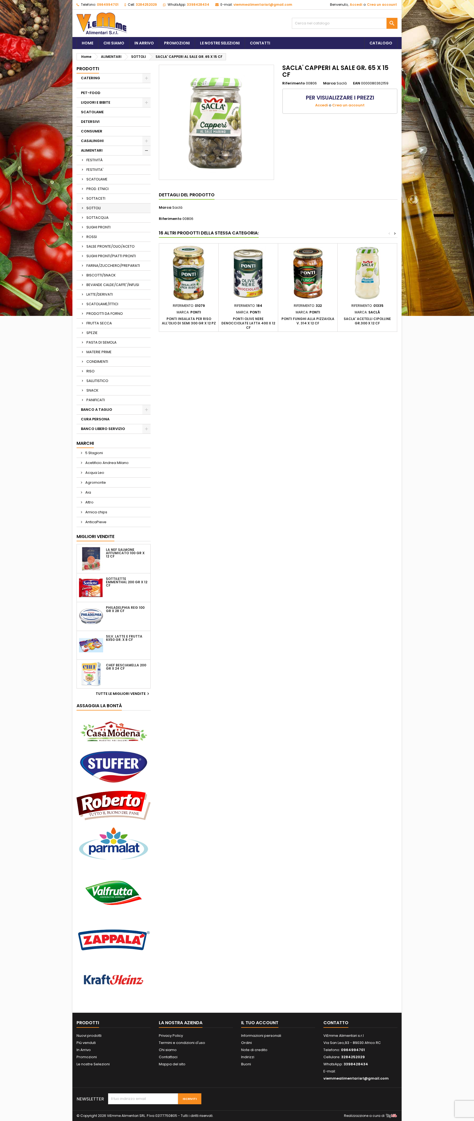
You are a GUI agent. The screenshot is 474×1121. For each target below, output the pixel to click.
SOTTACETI (95, 198)
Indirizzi (247, 1057)
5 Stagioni (93, 452)
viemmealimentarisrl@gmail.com (262, 4)
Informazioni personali (261, 1035)
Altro (89, 502)
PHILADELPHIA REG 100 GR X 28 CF (125, 609)
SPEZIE (92, 332)
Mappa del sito (172, 1064)
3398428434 (198, 4)
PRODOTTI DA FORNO (104, 313)
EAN (356, 83)
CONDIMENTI (97, 361)
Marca (329, 83)
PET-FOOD (90, 92)
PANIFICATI (95, 400)
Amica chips (95, 512)
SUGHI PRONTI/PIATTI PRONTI (111, 256)
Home (87, 43)
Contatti (260, 43)
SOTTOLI (93, 208)
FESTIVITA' (94, 169)
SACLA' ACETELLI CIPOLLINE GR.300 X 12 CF (367, 320)
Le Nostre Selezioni (220, 43)
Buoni (246, 1064)
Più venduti (86, 1042)
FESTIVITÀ (94, 160)
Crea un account (382, 4)
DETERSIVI (90, 121)
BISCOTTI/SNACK (101, 275)
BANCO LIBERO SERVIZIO (103, 428)
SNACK (92, 390)
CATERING (90, 78)
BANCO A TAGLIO (96, 409)
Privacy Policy (171, 1035)
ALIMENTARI (92, 150)
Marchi (85, 443)
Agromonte (95, 482)
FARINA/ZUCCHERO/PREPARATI (113, 265)
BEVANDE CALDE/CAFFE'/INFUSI (112, 284)
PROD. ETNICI (97, 188)
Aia (87, 492)
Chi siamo (113, 43)
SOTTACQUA (97, 217)
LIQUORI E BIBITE (95, 102)
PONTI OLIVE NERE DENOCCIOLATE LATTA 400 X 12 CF (248, 323)
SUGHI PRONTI (98, 227)
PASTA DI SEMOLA (101, 342)
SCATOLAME (92, 112)
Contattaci (168, 1057)
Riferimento (293, 83)
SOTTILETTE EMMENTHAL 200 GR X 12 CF (126, 582)
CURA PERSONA (95, 419)
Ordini (246, 1042)
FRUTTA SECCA (99, 323)
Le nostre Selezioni (93, 1064)
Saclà (177, 207)
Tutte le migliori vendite (123, 693)
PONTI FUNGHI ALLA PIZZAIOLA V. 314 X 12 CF (307, 320)
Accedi (356, 4)
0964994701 (108, 4)
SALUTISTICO (97, 380)
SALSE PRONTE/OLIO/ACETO (110, 246)
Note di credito (254, 1049)
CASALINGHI (92, 140)
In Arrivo (144, 43)
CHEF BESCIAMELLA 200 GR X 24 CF (126, 667)
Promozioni (177, 43)
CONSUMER (91, 131)
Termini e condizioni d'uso (182, 1042)
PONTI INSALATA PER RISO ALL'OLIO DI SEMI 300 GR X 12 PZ (189, 320)
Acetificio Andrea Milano (106, 462)
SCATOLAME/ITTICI (102, 304)
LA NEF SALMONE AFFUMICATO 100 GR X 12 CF (125, 553)
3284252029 (146, 4)
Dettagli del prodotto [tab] (187, 195)
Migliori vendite (95, 536)
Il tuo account (259, 1023)
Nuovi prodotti (89, 1035)
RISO (90, 371)
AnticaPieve (95, 522)
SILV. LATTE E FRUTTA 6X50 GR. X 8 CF (124, 638)
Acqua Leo (94, 472)
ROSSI (91, 236)
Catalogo (380, 43)
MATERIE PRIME (99, 352)
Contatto (335, 1023)
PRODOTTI (88, 69)
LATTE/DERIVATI (99, 294)
